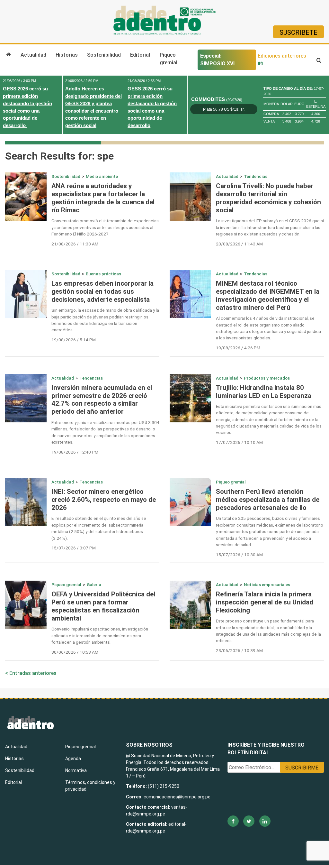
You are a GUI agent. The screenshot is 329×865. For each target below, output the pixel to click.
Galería (94, 584)
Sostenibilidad (104, 55)
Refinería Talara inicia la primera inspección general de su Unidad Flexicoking (264, 602)
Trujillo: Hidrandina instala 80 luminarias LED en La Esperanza (263, 392)
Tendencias (255, 176)
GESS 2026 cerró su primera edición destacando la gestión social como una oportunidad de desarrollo (27, 107)
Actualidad (33, 55)
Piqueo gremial (168, 59)
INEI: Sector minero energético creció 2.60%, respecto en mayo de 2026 (103, 499)
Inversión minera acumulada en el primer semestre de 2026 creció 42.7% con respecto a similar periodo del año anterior (101, 400)
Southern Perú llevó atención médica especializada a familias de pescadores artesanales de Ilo (267, 499)
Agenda (73, 758)
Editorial (140, 55)
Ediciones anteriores (282, 56)
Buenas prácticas (103, 273)
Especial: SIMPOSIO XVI (217, 60)
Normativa (76, 770)
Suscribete (298, 32)
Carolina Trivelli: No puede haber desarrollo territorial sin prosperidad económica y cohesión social (268, 198)
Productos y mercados (267, 378)
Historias (67, 55)
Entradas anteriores (33, 673)
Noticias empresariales (267, 584)
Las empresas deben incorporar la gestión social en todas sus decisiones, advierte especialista (102, 291)
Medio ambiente (102, 176)
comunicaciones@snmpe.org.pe (177, 796)
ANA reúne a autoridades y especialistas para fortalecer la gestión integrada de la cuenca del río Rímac (103, 198)
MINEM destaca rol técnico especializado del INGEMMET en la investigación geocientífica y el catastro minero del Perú (267, 295)
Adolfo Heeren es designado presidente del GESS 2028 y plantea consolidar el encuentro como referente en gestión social (93, 107)
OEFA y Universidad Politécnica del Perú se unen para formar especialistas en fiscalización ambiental (103, 606)
